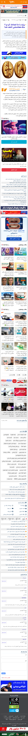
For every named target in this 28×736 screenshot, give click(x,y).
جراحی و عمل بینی (13, 476)
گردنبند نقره (9, 437)
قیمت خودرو (22, 508)
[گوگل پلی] (14, 703)
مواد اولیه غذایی (22, 449)
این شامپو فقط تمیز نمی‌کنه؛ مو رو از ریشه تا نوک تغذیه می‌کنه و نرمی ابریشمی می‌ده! (14, 197)
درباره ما (5, 716)
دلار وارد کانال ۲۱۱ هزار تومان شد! (19, 547)
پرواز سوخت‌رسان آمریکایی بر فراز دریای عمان (16, 570)
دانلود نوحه (12, 467)
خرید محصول (14, 170)
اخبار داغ (17, 519)
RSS (7, 719)
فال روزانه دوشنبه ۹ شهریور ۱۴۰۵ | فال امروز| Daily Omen (14, 542)
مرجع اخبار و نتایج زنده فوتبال (10, 443)
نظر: (26, 661)
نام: (26, 655)
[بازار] (14, 707)
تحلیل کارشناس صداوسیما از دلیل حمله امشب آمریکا (15, 565)
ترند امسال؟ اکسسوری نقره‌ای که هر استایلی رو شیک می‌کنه (15, 190)
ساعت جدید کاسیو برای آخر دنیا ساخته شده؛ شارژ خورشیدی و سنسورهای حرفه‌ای (16, 180)
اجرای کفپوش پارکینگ (12, 473)
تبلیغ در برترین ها (8, 718)
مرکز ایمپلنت (9, 479)
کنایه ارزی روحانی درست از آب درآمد (17, 489)
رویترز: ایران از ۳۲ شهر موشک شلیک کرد (17, 534)
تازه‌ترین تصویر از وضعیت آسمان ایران (18, 526)
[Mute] (5, 133)
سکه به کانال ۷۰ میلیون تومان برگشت (17, 487)
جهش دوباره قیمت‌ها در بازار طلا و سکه (16, 492)
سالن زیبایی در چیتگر (11, 464)
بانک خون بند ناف (22, 476)
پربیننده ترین (9, 519)
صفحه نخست (22, 716)
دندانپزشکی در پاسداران (21, 467)
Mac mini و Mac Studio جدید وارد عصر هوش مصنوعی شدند (14, 187)
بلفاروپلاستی (6, 435)
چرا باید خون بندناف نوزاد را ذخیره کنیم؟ (18, 182)
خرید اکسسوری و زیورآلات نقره (19, 440)
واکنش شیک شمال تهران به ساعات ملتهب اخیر (16, 531)
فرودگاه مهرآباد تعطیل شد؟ (20, 562)
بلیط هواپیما (13, 435)
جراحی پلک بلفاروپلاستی (21, 455)
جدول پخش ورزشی (7, 514)
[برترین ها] (12, 2)
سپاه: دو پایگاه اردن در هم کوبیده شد (18, 521)
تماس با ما (23, 718)
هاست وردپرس (23, 470)
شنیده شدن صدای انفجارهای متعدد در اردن (17, 554)
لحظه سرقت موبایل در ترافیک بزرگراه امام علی (16, 567)
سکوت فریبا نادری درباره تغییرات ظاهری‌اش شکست (15, 552)
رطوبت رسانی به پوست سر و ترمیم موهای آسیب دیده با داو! (14, 194)
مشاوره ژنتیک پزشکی (6, 461)
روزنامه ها (23, 505)
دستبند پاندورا (8, 440)
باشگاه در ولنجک (6, 452)
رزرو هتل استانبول (14, 449)
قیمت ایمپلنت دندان (22, 435)
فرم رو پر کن (14, 142)
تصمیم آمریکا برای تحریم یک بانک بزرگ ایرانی (16, 544)
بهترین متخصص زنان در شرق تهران (10, 470)
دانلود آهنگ (23, 446)
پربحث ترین (2, 519)
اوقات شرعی (22, 514)
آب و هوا (10, 508)
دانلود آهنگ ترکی (22, 473)
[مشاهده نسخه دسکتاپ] (2, 2)
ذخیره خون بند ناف (22, 464)
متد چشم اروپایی (22, 452)
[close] (1, 726)
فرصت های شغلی (16, 718)
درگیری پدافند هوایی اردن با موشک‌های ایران (16, 549)
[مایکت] (14, 711)
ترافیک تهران (22, 511)
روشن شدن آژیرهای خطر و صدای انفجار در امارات (16, 529)
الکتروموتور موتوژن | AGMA (20, 479)
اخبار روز (16, 716)
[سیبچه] (14, 699)
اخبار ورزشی (11, 716)
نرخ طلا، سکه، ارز (8, 505)
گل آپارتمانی (14, 452)
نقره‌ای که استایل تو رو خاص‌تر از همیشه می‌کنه (16, 184)
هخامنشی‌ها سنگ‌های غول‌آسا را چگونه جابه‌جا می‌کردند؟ (15, 495)
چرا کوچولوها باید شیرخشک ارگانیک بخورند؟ (17, 204)
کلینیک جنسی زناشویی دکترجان (19, 461)
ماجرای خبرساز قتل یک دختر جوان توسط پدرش (15, 498)
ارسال (3, 673)
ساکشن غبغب (23, 437)
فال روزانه (10, 511)
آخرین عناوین (23, 519)
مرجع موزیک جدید (22, 443)
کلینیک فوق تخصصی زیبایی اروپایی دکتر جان (16, 458)
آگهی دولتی (20, 719)
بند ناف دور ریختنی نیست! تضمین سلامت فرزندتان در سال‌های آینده (15, 201)
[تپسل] (2, 118)
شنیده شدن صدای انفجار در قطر (19, 539)
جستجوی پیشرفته (12, 719)
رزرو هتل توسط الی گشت (13, 446)
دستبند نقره (16, 437)
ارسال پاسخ (4, 581)
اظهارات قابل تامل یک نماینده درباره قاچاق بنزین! (16, 560)
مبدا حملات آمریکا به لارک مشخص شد (18, 524)
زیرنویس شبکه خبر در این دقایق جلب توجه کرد (16, 537)
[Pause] (3, 133)
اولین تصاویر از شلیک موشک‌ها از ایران (17, 557)
